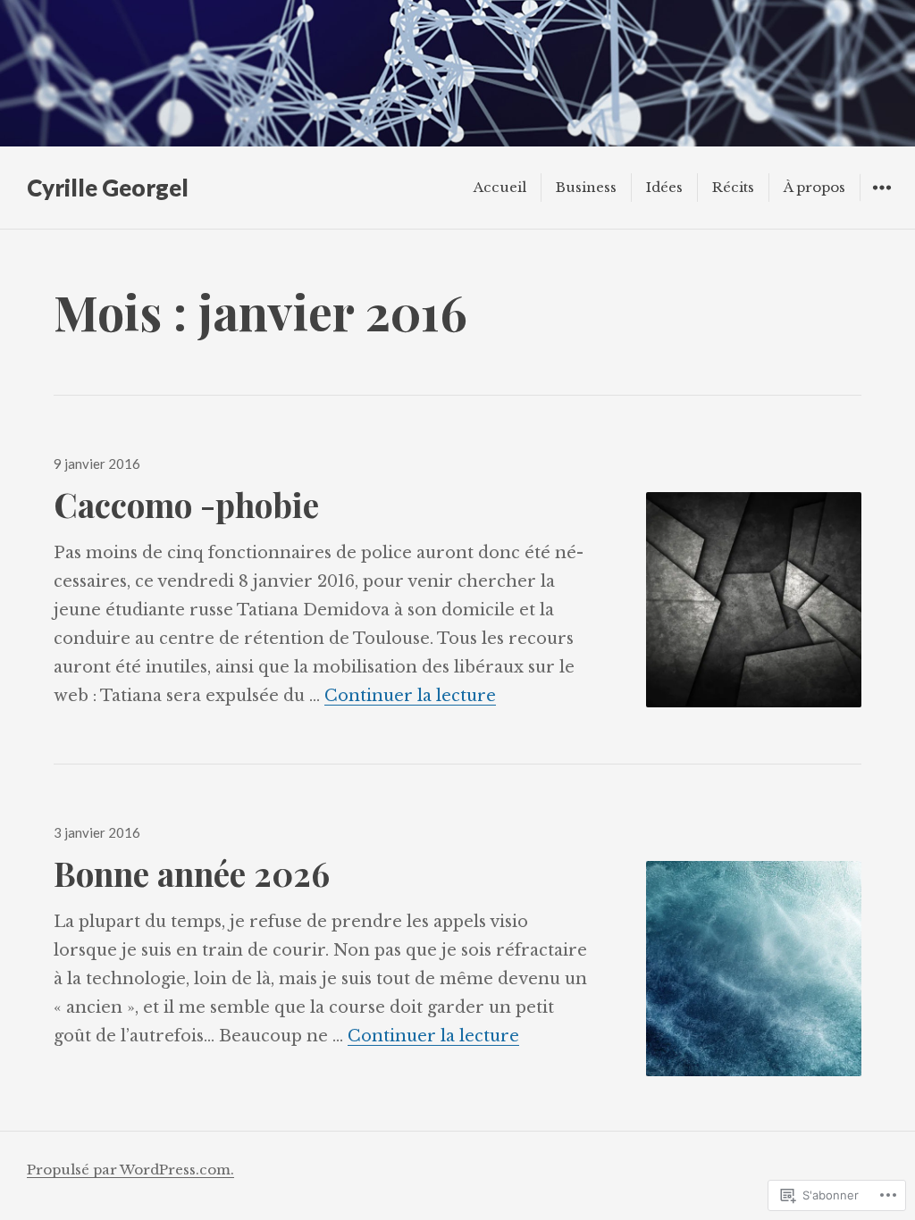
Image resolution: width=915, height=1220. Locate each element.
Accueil (500, 187)
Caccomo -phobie (186, 504)
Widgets (881, 200)
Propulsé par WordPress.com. (130, 1169)
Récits (733, 187)
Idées (664, 187)
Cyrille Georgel (108, 187)
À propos (814, 187)
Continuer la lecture (410, 696)
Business (586, 187)
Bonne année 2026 (192, 873)
